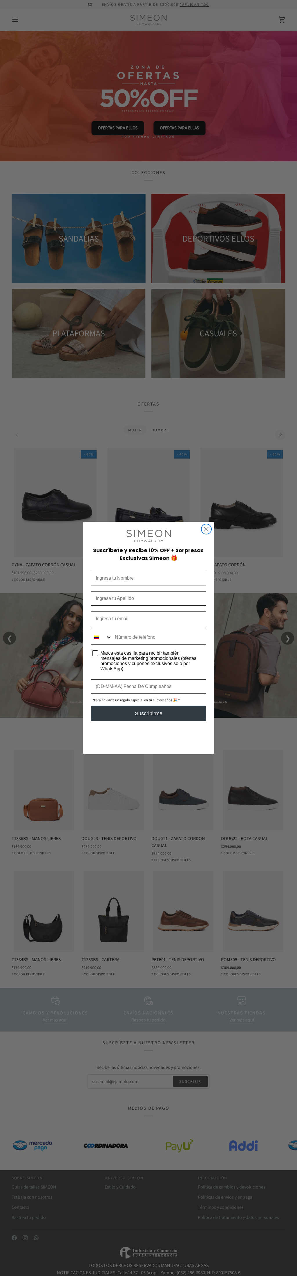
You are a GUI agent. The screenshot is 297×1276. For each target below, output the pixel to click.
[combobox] (101, 637)
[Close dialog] (206, 529)
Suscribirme (148, 713)
